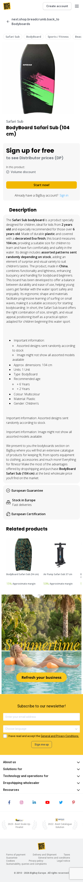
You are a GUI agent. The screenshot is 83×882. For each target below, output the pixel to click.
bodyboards (45, 446)
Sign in (64, 195)
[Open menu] (77, 6)
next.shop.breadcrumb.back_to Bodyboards (35, 21)
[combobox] (5, 729)
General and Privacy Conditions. (60, 736)
